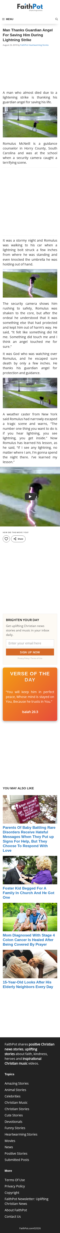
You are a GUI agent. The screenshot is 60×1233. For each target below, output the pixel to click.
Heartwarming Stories (39, 45)
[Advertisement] (30, 69)
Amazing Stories (17, 1083)
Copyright (12, 1192)
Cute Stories (14, 1115)
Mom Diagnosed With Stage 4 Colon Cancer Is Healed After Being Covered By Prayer (29, 939)
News (9, 1147)
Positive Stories (16, 1153)
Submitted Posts (17, 1160)
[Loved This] (6, 538)
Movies (10, 1141)
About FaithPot (16, 1210)
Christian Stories (17, 1109)
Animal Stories (15, 1090)
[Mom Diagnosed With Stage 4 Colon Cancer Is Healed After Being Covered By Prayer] (30, 929)
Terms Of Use (15, 1180)
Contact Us (13, 1216)
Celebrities (12, 1096)
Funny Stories (15, 1128)
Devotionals (13, 1121)
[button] (56, 19)
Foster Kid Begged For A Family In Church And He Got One (28, 892)
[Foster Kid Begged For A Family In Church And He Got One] (30, 882)
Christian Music (16, 1102)
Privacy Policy (15, 1186)
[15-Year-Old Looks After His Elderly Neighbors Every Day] (30, 976)
